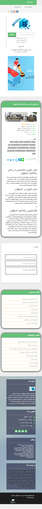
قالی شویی (16, 141)
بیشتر (32, 440)
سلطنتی (15, 483)
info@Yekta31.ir (20, 38)
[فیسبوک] (17, 11)
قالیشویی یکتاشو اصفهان (23, 130)
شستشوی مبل (21, 471)
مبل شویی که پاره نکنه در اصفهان (24, 483)
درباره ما (32, 381)
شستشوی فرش (32, 480)
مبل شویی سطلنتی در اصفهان (24, 486)
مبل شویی (21, 141)
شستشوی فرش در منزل (30, 150)
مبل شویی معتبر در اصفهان (24, 128)
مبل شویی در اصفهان (26, 126)
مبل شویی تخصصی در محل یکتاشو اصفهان (26, 104)
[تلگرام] (14, 11)
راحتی (12, 483)
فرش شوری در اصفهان (19, 477)
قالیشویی (33, 141)
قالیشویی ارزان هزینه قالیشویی (23, 147)
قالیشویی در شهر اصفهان (15, 144)
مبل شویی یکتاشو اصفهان (30, 471)
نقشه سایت (28, 7)
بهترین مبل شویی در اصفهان (22, 480)
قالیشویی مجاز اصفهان (12, 147)
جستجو (12, 35)
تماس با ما (31, 412)
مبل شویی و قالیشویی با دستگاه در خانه (25, 474)
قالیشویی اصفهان (27, 141)
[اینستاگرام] (9, 11)
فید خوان (16, 7)
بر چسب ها (31, 465)
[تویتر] (12, 11)
